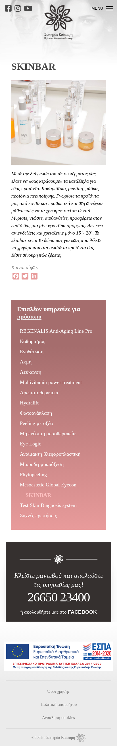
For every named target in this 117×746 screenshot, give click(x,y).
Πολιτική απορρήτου (59, 704)
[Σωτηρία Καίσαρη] (58, 38)
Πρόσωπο (29, 316)
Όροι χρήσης (58, 691)
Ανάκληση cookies (58, 717)
